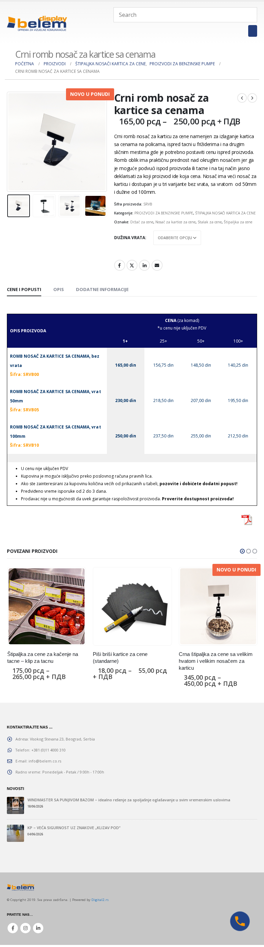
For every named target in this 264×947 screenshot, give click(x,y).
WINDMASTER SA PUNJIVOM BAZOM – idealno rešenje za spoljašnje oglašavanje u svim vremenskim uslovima (129, 799)
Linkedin (38, 928)
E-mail (157, 265)
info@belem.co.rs (45, 761)
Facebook (119, 265)
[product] (47, 606)
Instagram (25, 928)
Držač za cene (141, 222)
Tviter (132, 265)
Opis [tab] (58, 289)
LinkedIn (144, 265)
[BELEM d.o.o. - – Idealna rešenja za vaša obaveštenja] (37, 23)
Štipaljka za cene (238, 222)
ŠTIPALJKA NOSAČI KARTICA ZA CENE (225, 213)
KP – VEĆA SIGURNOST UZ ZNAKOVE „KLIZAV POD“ (74, 827)
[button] (242, 551)
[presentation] (15, 142)
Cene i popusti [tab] (24, 289)
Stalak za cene (210, 222)
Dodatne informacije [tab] (102, 289)
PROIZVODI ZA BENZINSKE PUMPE (163, 213)
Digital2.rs (100, 900)
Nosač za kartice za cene (175, 222)
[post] (15, 805)
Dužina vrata (129, 238)
